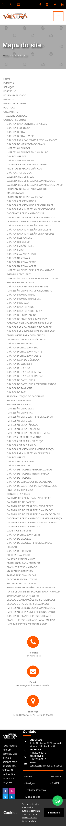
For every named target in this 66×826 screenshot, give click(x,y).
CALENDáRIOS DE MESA (20, 176)
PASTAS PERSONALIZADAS (21, 575)
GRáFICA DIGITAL (16, 132)
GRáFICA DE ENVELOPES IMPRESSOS (27, 319)
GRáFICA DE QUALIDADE (20, 461)
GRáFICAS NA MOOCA (19, 172)
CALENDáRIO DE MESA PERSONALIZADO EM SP (33, 514)
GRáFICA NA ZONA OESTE (21, 262)
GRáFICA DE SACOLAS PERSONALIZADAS (29, 542)
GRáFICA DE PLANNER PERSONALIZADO (29, 616)
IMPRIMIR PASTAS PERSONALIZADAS (27, 624)
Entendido (54, 812)
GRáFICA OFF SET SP (18, 241)
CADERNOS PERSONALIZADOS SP (25, 213)
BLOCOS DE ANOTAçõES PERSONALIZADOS (31, 599)
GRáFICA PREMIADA (18, 302)
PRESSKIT (12, 546)
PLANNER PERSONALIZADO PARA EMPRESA (31, 620)
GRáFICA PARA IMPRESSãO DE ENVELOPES (30, 233)
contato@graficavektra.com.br (46, 764)
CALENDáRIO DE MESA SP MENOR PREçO (30, 506)
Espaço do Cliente (15, 103)
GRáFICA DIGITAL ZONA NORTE (24, 351)
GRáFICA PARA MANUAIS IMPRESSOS (27, 286)
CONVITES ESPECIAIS (18, 494)
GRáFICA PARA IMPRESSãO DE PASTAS (28, 453)
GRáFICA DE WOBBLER (19, 363)
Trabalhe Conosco (15, 115)
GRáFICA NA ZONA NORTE (21, 266)
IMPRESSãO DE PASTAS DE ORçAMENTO (29, 290)
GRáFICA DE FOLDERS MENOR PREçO (28, 473)
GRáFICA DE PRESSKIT (19, 550)
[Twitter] (55, 4)
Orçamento (10, 111)
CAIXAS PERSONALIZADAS (21, 559)
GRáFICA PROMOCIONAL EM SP (24, 298)
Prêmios (8, 99)
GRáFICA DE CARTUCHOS (21, 380)
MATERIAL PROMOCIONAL (21, 583)
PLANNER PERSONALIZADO (22, 567)
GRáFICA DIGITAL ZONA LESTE (23, 534)
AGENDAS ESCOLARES (19, 274)
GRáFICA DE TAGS (17, 392)
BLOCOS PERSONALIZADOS (22, 579)
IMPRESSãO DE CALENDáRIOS (23, 428)
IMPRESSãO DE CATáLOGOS (22, 424)
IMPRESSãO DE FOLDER (20, 420)
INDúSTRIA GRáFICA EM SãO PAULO (27, 339)
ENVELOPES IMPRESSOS (20, 489)
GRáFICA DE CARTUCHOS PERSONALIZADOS (31, 384)
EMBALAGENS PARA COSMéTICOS (26, 335)
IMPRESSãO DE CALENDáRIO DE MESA (28, 433)
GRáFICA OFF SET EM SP (20, 160)
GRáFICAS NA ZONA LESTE (21, 254)
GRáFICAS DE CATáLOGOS (21, 201)
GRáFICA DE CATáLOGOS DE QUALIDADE (29, 481)
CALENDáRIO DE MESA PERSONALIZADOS (30, 510)
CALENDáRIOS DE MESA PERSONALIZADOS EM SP (34, 184)
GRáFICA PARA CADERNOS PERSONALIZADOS (32, 140)
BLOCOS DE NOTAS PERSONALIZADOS (28, 603)
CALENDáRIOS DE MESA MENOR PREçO (29, 498)
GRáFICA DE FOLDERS (19, 477)
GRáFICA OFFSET (16, 457)
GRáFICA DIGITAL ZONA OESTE (24, 355)
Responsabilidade (14, 95)
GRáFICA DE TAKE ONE (19, 388)
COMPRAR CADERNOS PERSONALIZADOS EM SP (33, 221)
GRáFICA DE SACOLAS (19, 538)
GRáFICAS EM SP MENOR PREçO (25, 441)
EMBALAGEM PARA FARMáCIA (23, 563)
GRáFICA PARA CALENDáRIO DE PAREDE (29, 327)
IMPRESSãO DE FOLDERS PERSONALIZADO (30, 270)
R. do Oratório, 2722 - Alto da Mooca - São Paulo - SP (46, 743)
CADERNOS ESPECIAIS (19, 530)
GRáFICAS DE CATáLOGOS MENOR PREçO (30, 449)
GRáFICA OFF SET (16, 156)
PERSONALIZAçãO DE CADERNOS (25, 396)
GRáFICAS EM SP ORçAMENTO (24, 437)
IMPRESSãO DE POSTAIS (20, 408)
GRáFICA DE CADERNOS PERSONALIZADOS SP (32, 485)
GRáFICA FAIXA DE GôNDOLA (23, 359)
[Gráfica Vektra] (14, 17)
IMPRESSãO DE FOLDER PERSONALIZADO (30, 416)
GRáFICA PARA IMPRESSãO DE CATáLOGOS (31, 209)
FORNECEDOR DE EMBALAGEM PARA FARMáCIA (33, 591)
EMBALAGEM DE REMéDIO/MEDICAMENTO (31, 587)
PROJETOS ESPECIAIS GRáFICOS (24, 168)
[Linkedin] (62, 4)
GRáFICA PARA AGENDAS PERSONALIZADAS (31, 331)
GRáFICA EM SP (15, 249)
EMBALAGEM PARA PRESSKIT (23, 595)
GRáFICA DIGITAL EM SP (20, 136)
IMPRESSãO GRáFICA (18, 148)
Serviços (8, 87)
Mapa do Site (32, 796)
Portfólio (9, 91)
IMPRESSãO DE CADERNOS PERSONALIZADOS (32, 278)
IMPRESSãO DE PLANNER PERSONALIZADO (31, 611)
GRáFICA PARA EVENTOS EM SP (24, 311)
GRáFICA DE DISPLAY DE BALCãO (25, 376)
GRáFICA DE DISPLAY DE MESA (24, 372)
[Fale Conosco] (57, 800)
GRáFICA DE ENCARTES (20, 343)
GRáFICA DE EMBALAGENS (21, 315)
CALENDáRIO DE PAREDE (21, 502)
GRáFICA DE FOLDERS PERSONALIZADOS (29, 469)
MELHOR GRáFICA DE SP (20, 282)
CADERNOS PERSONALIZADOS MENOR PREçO (32, 522)
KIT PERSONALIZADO (18, 555)
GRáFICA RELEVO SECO (19, 237)
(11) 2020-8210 (38, 751)
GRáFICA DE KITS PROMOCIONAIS (26, 144)
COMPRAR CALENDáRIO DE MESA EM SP (29, 323)
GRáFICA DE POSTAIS (18, 465)
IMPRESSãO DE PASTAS (20, 412)
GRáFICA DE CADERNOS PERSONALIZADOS (31, 217)
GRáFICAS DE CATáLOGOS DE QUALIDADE (30, 205)
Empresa (8, 83)
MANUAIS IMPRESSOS (19, 400)
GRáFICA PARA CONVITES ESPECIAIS (27, 123)
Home (6, 55)
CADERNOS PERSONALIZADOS (24, 526)
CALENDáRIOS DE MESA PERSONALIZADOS (31, 180)
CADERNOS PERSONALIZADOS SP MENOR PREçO (34, 518)
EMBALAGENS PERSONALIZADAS (25, 197)
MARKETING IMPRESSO (20, 571)
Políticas (9, 107)
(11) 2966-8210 (38, 757)
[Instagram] (47, 4)
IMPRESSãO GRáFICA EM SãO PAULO (27, 152)
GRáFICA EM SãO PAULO (20, 245)
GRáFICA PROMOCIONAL (21, 294)
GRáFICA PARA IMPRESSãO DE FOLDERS (29, 229)
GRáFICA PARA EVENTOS (20, 306)
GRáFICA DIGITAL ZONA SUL (22, 347)
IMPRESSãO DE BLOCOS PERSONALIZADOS (31, 607)
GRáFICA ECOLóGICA (18, 127)
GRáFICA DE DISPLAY (18, 367)
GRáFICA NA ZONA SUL (20, 258)
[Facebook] (40, 4)
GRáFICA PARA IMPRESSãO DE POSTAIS (29, 225)
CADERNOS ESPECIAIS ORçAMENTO (27, 164)
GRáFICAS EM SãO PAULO (21, 445)
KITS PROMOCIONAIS (19, 404)
